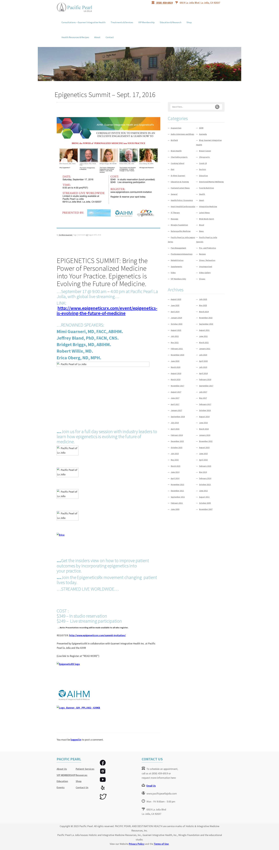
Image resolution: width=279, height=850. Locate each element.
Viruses (202, 279)
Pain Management (178, 248)
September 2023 (206, 324)
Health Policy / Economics (182, 200)
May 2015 (175, 460)
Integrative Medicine (208, 206)
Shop (189, 22)
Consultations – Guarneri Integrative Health (83, 22)
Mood (201, 225)
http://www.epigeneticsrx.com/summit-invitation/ (97, 635)
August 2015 (204, 447)
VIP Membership (146, 22)
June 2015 (203, 453)
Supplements (176, 266)
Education (203, 175)
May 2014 (203, 472)
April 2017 (175, 404)
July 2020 (203, 355)
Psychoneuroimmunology (181, 254)
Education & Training (180, 182)
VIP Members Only (178, 279)
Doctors (202, 169)
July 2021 (175, 336)
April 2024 (175, 311)
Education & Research (170, 22)
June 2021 (203, 336)
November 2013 (177, 484)
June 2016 (203, 423)
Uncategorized (205, 266)
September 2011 (178, 497)
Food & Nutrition (206, 188)
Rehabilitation (177, 260)
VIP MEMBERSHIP (66, 775)
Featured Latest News (180, 188)
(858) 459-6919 (164, 2)
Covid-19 (203, 163)
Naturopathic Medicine (181, 231)
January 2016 (204, 435)
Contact (110, 37)
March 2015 (175, 466)
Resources (81, 775)
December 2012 (177, 491)
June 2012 (203, 491)
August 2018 (176, 373)
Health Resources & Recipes (75, 37)
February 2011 (177, 503)
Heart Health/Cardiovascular (183, 206)
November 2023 (205, 318)
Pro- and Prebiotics (207, 248)
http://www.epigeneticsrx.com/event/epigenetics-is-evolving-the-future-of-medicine (107, 310)
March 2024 (204, 311)
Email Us (151, 785)
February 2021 (177, 348)
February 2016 (177, 435)
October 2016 (205, 410)
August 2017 (176, 392)
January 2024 (176, 318)
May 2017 (203, 398)
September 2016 (178, 416)
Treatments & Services (122, 22)
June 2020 (175, 361)
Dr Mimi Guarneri (178, 175)
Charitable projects (179, 157)
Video (173, 272)
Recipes (202, 254)
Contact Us (82, 787)
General (174, 194)
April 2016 (175, 429)
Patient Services (85, 769)
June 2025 (175, 305)
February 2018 (205, 379)
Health (202, 194)
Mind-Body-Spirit (206, 219)
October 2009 (205, 503)
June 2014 (175, 472)
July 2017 (203, 392)
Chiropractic (204, 157)
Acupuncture (176, 128)
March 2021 (204, 342)
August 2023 (176, 330)
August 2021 (204, 330)
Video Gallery (205, 272)
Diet (172, 169)
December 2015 (177, 441)
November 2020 (177, 355)
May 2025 (203, 305)
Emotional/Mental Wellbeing (211, 182)
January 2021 (204, 348)
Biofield (174, 140)
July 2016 (175, 423)
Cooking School (177, 163)
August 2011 (204, 497)
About (97, 37)
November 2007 (205, 509)
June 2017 (175, 398)
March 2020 (175, 367)
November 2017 (177, 386)
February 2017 (205, 404)
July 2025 (203, 299)
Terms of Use (161, 844)
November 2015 (205, 441)
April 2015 (203, 460)
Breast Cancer (205, 151)
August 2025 (176, 299)
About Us (62, 769)
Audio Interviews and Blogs (182, 134)
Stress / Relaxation (207, 260)
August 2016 (204, 416)
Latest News (204, 212)
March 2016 (204, 429)
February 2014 (205, 478)
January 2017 (176, 410)
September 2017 (206, 386)
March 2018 (175, 379)
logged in (76, 739)
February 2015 (205, 466)
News (201, 231)
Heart (201, 200)
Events (61, 787)
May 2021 (175, 342)
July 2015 (175, 453)
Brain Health (176, 151)
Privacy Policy (136, 844)
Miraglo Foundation (179, 225)
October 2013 (205, 484)
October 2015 (176, 447)
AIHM (201, 128)
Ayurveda (203, 134)
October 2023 (176, 324)
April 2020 (203, 361)
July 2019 (203, 367)
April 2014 (175, 478)
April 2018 (203, 373)
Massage (174, 219)
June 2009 (175, 509)
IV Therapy (175, 212)
